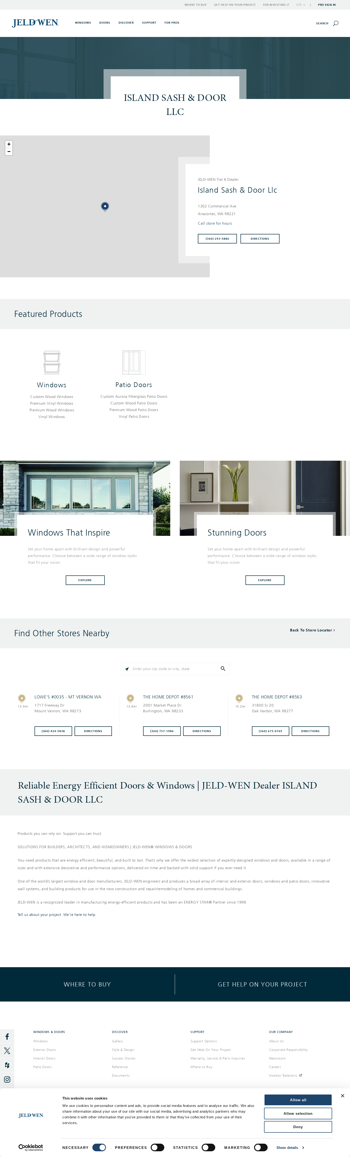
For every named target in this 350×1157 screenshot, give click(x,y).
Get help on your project (262, 984)
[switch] (157, 1147)
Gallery (117, 1041)
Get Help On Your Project (210, 1050)
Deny (298, 1127)
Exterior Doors (44, 1050)
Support (149, 22)
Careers (275, 1067)
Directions (260, 238)
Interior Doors (44, 1058)
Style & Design (123, 1050)
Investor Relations (283, 1076)
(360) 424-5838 (53, 731)
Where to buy (87, 984)
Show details (287, 1148)
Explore (85, 580)
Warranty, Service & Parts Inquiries (217, 1058)
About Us (276, 1041)
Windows (52, 385)
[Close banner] (342, 1095)
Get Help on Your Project (235, 4)
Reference (120, 1067)
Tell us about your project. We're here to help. (57, 914)
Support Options (203, 1041)
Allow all (298, 1100)
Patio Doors (133, 385)
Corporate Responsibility (288, 1050)
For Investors (274, 4)
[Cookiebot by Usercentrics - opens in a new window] (31, 1147)
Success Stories (123, 1058)
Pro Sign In (327, 4)
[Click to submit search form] (224, 669)
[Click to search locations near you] (127, 669)
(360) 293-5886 (217, 238)
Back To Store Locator (311, 630)
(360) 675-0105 (270, 731)
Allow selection (298, 1113)
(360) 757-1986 (162, 731)
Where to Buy (196, 4)
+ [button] (9, 144)
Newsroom (277, 1058)
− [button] (9, 152)
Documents (121, 1076)
